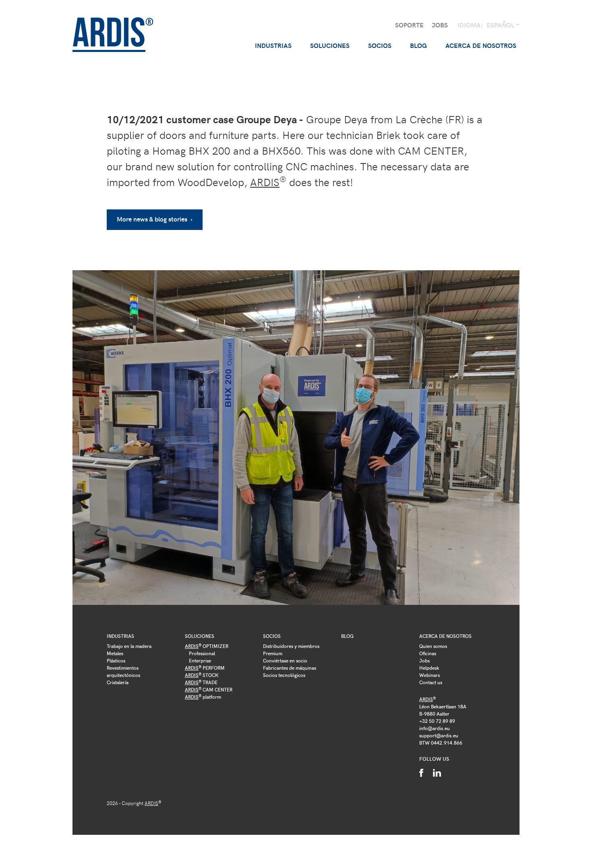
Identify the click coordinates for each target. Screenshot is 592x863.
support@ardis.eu (438, 735)
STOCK (202, 675)
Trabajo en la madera (129, 646)
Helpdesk (429, 667)
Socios (272, 636)
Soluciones (199, 636)
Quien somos (433, 646)
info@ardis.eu (434, 728)
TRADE (201, 682)
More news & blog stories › (155, 219)
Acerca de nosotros (445, 636)
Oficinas (427, 653)
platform (203, 696)
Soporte (409, 25)
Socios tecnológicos (284, 675)
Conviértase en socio (285, 660)
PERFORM (205, 667)
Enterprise (200, 660)
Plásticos (116, 660)
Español (501, 25)
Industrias (120, 636)
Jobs (440, 25)
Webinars (429, 675)
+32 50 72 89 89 (437, 721)
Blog (418, 45)
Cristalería (117, 682)
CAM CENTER (208, 689)
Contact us (430, 682)
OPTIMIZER (206, 646)
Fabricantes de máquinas (289, 667)
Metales (115, 653)
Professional (202, 653)
